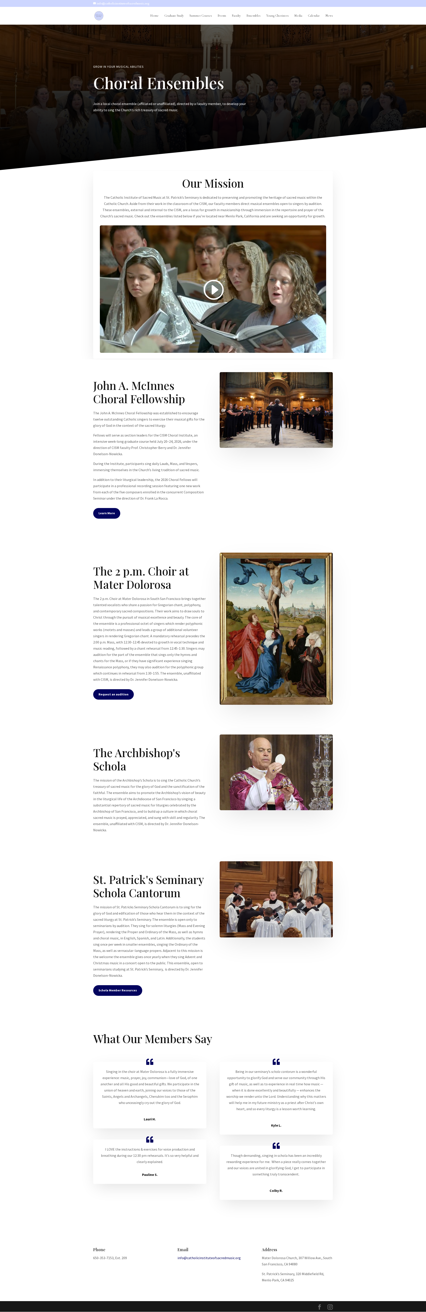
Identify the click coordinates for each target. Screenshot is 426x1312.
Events (222, 16)
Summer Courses (200, 16)
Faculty (236, 16)
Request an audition (113, 694)
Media (298, 16)
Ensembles (253, 16)
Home (154, 16)
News (329, 16)
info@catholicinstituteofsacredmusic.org (209, 1258)
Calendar (314, 16)
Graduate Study (174, 16)
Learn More (107, 513)
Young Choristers (277, 16)
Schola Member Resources (118, 990)
